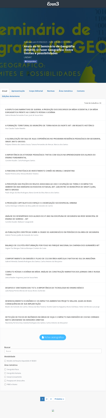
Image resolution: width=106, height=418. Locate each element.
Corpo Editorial (36, 91)
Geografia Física (13, 369)
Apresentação (18, 91)
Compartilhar (31, 61)
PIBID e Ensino (12, 384)
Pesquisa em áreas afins (16, 381)
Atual (4, 91)
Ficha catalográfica (53, 337)
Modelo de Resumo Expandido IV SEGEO (21, 361)
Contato (81, 91)
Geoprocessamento (14, 377)
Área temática (66, 91)
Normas (51, 91)
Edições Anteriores (11, 96)
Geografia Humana (14, 373)
